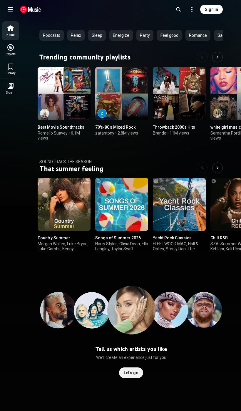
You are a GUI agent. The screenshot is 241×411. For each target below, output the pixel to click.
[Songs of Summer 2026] (121, 204)
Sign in (211, 9)
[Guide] (10, 9)
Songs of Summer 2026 (118, 238)
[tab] (51, 35)
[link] (10, 30)
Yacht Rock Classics (172, 238)
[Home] (30, 9)
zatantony (104, 133)
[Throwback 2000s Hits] (179, 93)
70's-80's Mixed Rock (115, 127)
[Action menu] (84, 74)
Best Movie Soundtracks (61, 127)
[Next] (217, 57)
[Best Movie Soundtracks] (64, 93)
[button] (81, 111)
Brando (159, 133)
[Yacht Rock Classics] (179, 204)
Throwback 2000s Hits (174, 127)
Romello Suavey (53, 133)
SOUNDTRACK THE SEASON (65, 161)
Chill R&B (219, 238)
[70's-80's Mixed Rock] (121, 93)
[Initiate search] (178, 9)
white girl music (225, 127)
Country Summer (54, 238)
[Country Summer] (64, 204)
